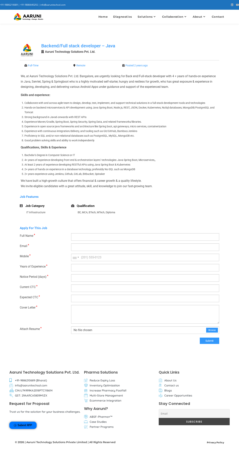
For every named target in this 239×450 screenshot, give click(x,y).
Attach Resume (31, 328)
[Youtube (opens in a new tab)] (237, 5)
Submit (209, 340)
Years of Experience (33, 266)
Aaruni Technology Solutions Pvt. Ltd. (70, 52)
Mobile (25, 256)
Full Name (27, 235)
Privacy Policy (215, 442)
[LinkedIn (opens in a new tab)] (233, 5)
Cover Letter (28, 307)
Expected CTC (30, 297)
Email (24, 245)
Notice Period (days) (34, 276)
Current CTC (29, 286)
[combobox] (75, 257)
